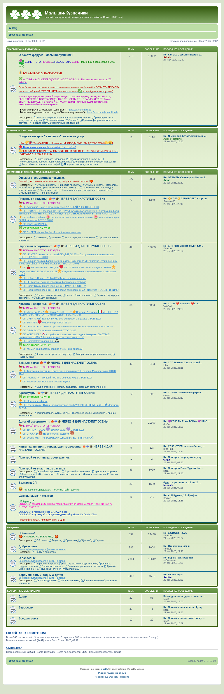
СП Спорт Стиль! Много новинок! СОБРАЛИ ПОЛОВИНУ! (54, 286)
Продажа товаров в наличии (84, 159)
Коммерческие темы (20, 130)
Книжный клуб (50, 568)
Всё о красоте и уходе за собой (79, 563)
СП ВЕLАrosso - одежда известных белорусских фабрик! (54, 282)
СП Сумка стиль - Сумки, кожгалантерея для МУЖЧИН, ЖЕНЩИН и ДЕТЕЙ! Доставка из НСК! (69, 406)
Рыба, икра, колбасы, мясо (80, 237)
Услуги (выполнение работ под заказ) (95, 161)
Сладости (42, 237)
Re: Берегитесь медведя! (178, 557)
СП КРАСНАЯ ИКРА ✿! (35, 224)
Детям (23, 596)
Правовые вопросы (52, 566)
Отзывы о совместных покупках (42, 177)
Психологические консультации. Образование (44, 161)
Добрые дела (28, 546)
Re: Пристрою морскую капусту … (184, 457)
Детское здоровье (46, 580)
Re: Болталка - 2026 (175, 533)
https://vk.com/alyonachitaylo (102, 112)
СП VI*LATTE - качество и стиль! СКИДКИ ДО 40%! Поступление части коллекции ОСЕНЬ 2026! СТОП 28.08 (66, 255)
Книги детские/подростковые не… (184, 596)
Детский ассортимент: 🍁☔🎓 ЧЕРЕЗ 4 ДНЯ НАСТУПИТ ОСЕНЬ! (63, 421)
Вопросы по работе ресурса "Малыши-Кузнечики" (64, 117)
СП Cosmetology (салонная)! (39, 341)
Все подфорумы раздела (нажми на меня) (42, 549)
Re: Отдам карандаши (176, 546)
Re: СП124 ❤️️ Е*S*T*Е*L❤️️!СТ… (182, 303)
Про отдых (71, 540)
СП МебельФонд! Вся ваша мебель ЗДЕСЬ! (47, 381)
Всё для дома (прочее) (93, 386)
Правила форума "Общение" (62, 120)
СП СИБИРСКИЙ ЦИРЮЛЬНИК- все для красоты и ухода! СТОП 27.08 (62, 318)
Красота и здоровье (106, 471)
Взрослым (26, 607)
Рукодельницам (70, 568)
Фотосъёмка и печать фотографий (40, 164)
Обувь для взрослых (45, 297)
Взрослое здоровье (47, 563)
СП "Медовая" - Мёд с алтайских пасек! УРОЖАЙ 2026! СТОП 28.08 (61, 207)
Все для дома (46, 474)
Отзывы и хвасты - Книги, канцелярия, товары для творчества (74, 190)
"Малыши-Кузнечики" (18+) (23, 49)
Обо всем (42, 540)
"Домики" (86, 540)
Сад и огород (44, 386)
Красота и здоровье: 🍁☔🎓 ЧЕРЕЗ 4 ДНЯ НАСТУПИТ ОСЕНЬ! (62, 303)
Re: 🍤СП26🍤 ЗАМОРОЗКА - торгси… (186, 198)
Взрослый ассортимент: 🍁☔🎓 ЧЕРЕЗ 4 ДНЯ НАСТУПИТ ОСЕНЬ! (65, 246)
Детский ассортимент (49, 471)
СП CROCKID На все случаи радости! (46, 433)
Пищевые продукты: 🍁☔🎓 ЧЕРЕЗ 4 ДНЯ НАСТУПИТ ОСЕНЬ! (62, 198)
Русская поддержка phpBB (112, 673)
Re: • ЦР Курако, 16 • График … (181, 495)
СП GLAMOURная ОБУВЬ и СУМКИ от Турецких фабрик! (54, 278)
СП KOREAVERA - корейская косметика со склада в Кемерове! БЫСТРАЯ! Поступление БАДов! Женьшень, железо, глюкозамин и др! (64, 335)
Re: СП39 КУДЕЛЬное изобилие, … (184, 446)
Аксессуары (28, 474)
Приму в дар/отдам (45, 552)
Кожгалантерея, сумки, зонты (53, 413)
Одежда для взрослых (49, 295)
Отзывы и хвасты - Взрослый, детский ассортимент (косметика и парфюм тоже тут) (68, 186)
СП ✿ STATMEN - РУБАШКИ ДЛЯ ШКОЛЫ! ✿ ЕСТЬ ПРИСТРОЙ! (58, 437)
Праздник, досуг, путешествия (81, 164)
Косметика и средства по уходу (54, 354)
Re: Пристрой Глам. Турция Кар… (183, 468)
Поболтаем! (27, 533)
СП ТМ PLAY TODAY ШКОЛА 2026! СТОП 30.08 (53, 429)
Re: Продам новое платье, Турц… (183, 607)
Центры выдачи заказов (36, 495)
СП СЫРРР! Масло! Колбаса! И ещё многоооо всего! (52, 232)
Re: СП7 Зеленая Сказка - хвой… (183, 362)
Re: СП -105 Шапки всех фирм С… (183, 392)
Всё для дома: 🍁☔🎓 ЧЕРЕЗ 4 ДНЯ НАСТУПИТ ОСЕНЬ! (58, 362)
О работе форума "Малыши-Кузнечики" (47, 55)
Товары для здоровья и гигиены (93, 354)
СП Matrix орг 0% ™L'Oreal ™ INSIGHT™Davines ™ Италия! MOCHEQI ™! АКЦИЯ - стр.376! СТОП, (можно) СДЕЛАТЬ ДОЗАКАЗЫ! (68, 313)
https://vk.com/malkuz (79, 109)
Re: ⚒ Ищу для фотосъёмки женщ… (184, 136)
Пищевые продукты (69, 474)
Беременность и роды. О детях (41, 574)
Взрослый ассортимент (78, 471)
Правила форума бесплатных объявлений (55, 122)
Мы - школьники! (70, 580)
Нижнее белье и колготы (79, 295)
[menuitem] (12, 28)
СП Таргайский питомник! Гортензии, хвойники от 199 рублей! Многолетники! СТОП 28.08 (67, 372)
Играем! (99, 540)
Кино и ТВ (32, 568)
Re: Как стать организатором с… (183, 54)
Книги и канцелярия (95, 474)
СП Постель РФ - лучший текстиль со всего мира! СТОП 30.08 (58, 377)
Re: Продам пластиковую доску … (184, 618)
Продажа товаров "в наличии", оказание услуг (51, 136)
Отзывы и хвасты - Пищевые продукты (58, 185)
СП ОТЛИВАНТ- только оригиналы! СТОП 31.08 (49, 330)
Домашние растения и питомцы (85, 566)
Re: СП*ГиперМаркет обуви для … (183, 245)
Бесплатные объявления (23, 591)
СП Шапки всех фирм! (35, 401)
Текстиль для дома (65, 386)
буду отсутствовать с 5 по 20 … (182, 482)
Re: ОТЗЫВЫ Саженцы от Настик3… (185, 177)
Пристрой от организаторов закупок (44, 457)
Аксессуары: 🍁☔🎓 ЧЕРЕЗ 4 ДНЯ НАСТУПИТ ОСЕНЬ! (57, 392)
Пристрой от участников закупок (42, 468)
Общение (13, 527)
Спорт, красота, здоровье (51, 159)
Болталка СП (28, 482)
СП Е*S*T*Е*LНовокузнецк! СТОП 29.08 (47, 322)
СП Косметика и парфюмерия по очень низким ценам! (53, 349)
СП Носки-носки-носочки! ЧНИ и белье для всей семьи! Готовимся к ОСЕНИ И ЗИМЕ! (71, 290)
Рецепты (56, 540)
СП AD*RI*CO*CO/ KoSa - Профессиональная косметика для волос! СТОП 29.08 (68, 326)
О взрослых (27, 558)
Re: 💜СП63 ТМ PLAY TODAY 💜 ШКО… (186, 421)
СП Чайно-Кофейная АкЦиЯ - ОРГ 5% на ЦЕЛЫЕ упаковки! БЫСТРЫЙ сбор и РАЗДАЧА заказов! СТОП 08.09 (69, 218)
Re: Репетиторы (172, 574)
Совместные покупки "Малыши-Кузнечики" (34, 172)
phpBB (104, 669)
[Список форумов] (26, 14)
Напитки (56, 237)
